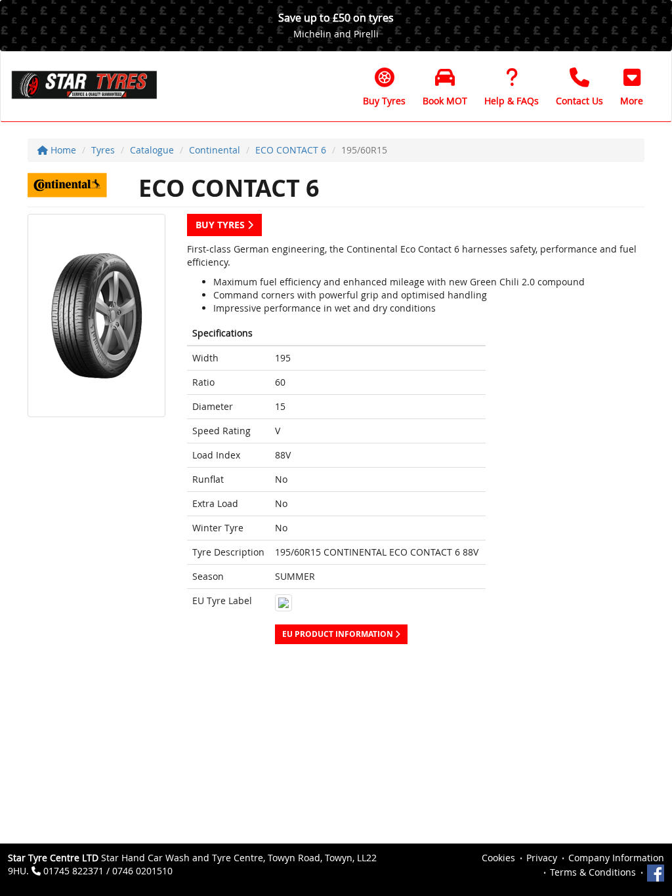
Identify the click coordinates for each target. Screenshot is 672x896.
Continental (214, 150)
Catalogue (152, 150)
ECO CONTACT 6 (290, 150)
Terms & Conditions (593, 872)
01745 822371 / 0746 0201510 (108, 871)
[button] (632, 86)
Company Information (616, 857)
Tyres (103, 150)
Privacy (541, 857)
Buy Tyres (221, 224)
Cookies (498, 857)
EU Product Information (338, 634)
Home (62, 150)
